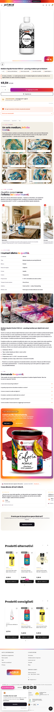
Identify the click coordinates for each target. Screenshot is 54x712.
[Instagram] (28, 687)
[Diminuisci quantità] (2, 89)
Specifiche (14, 120)
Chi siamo (30, 655)
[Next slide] (47, 545)
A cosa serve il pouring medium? (9, 383)
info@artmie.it (33, 679)
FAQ (20, 120)
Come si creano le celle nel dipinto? (10, 391)
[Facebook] (24, 687)
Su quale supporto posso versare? (10, 398)
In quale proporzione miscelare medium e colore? (14, 387)
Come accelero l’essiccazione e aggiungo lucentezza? (15, 402)
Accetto (15, 704)
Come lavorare (6, 120)
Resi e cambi (5, 657)
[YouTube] (31, 687)
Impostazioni (24, 708)
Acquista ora (28, 94)
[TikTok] (35, 687)
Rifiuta (5, 708)
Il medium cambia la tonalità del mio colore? (13, 395)
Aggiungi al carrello (27, 524)
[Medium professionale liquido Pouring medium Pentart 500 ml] (2, 64)
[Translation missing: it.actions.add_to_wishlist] (16, 553)
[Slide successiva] (32, 558)
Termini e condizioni (6, 662)
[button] (27, 35)
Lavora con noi (31, 660)
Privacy (3, 664)
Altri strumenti (19, 423)
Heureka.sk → (37, 483)
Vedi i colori (7, 423)
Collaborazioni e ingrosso (34, 657)
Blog (29, 664)
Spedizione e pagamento (8, 655)
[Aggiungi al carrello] (12, 581)
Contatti (30, 662)
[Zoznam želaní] (49, 5)
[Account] (46, 5)
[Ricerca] (43, 5)
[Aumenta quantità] (8, 89)
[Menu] (1, 5)
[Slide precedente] (21, 558)
